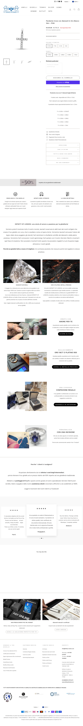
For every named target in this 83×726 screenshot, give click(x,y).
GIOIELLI (33, 7)
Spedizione (53, 30)
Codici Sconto (45, 666)
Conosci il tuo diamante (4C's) (10, 650)
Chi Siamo (44, 649)
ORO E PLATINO (63, 149)
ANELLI (24, 7)
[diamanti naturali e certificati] (61, 609)
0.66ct (56, 54)
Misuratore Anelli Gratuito (9, 667)
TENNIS (43, 7)
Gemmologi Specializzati (28, 657)
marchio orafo (75, 356)
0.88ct (62, 54)
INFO (50, 11)
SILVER (51, 7)
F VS (55, 46)
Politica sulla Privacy (47, 660)
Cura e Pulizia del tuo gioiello (9, 670)
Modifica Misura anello (8, 665)
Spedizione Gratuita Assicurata (49, 654)
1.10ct (75, 54)
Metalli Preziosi (6, 659)
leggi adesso (61, 629)
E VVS (49, 46)
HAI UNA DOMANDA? (63, 162)
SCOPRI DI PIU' (66, 333)
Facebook (54, 489)
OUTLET (42, 11)
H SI (66, 46)
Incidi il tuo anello (27, 654)
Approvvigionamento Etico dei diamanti (12, 656)
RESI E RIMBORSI (63, 158)
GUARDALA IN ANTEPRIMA (65, 404)
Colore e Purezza (52, 42)
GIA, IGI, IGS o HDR (26, 303)
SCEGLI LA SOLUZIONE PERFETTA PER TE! (22, 631)
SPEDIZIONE (63, 145)
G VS (60, 46)
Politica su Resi (45, 657)
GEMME (34, 11)
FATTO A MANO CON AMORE (63, 153)
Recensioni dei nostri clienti (48, 651)
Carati (48, 51)
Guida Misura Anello (7, 662)
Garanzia (25, 649)
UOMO (59, 7)
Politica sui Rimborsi (46, 663)
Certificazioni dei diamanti (9, 653)
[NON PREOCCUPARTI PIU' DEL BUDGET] (22, 609)
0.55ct (49, 54)
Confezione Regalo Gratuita (29, 651)
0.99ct (69, 54)
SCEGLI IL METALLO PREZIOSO (66, 367)
